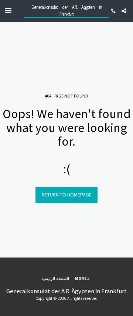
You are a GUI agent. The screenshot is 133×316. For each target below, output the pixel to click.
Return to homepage (67, 194)
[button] (8, 10)
